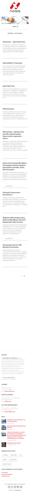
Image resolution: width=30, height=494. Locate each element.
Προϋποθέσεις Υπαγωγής (12, 63)
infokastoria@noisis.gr (9, 411)
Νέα (6, 338)
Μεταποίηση (14, 455)
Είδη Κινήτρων (8, 109)
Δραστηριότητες (9, 86)
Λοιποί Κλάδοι (13, 459)
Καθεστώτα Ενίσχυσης (11, 336)
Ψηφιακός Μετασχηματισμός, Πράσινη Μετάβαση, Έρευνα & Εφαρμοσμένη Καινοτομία (14, 220)
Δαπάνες (8, 332)
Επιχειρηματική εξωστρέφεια (10, 323)
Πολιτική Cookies (6, 476)
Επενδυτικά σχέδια (10, 334)
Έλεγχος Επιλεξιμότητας (9, 377)
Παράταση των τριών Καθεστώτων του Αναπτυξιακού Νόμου (12, 304)
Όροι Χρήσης (5, 472)
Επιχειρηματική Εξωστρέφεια (10, 321)
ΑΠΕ (21, 455)
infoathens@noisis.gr (9, 391)
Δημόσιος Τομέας (7, 464)
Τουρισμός (5, 455)
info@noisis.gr (7, 401)
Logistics (5, 459)
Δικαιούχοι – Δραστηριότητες (14, 42)
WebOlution (17, 490)
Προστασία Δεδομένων (7, 474)
